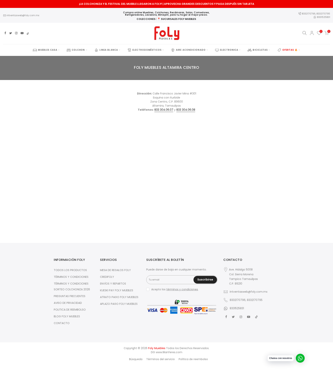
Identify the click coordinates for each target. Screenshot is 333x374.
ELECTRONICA (229, 49)
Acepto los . (174, 289)
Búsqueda (135, 359)
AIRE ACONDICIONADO (191, 49)
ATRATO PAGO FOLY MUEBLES (119, 297)
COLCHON (78, 49)
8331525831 (323, 17)
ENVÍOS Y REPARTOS (113, 284)
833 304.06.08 (185, 110)
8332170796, (308, 13)
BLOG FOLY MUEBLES (67, 316)
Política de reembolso (193, 359)
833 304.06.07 (163, 110)
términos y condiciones (182, 289)
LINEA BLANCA (108, 49)
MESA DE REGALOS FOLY (115, 270)
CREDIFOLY (107, 277)
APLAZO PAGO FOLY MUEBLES (119, 304)
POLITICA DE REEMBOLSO (70, 310)
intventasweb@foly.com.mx (22, 15)
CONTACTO (62, 323)
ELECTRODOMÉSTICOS (146, 49)
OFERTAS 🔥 (290, 49)
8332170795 (323, 13)
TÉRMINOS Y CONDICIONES (71, 277)
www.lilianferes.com (169, 352)
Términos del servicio (160, 359)
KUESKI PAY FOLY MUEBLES (116, 290)
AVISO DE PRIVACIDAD (68, 303)
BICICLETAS (260, 49)
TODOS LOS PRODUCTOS (70, 270)
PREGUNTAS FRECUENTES (69, 296)
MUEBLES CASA (47, 49)
